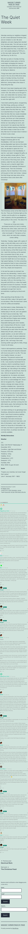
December (14, 490)
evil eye (12, 492)
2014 (10, 490)
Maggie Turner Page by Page (13, 925)
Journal (19, 490)
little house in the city (20, 492)
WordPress (15, 928)
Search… (3, 906)
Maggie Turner (6, 488)
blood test (7, 492)
